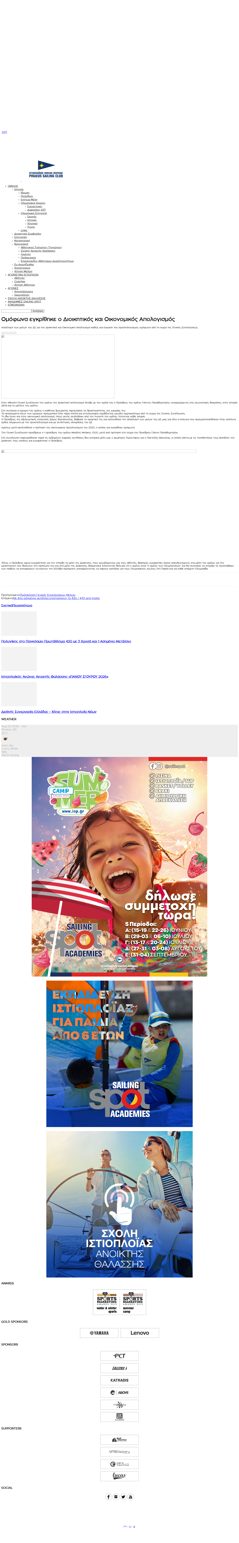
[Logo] (11, 180)
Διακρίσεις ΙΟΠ (36, 210)
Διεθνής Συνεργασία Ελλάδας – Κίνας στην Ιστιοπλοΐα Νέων (49, 712)
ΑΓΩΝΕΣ (13, 288)
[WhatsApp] (53, 579)
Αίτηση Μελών (23, 271)
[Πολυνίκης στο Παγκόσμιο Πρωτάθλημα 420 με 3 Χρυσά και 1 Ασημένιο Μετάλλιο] (19, 635)
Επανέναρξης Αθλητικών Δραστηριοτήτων (47, 261)
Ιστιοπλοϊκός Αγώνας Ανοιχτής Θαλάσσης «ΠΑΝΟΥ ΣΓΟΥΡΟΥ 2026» (54, 676)
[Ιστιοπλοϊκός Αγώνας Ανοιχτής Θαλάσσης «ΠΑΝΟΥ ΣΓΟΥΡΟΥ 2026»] (19, 670)
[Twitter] (18, 579)
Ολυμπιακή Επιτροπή (34, 213)
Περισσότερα (22, 605)
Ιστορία (18, 189)
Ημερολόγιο (21, 295)
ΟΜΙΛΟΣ (13, 186)
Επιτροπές (20, 237)
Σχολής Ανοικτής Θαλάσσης (38, 251)
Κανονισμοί (21, 244)
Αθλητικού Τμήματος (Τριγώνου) (41, 247)
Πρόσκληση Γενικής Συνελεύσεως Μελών (47, 595)
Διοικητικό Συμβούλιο (27, 234)
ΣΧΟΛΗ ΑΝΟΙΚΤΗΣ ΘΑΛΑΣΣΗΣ (27, 298)
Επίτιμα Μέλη (29, 199)
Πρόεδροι (27, 196)
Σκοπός (32, 217)
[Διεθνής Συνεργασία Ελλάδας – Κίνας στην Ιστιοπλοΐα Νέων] (19, 705)
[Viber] (30, 579)
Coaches (19, 281)
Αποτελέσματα (23, 291)
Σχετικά (7, 605)
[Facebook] (6, 579)
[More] (65, 579)
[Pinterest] (41, 579)
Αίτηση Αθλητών (24, 285)
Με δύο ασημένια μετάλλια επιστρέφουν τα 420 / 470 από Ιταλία (56, 598)
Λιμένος (26, 254)
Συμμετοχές (34, 206)
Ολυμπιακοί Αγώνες (33, 203)
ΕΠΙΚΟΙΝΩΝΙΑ (16, 305)
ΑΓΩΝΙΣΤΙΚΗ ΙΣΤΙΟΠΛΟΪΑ (23, 275)
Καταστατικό (22, 240)
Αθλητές (19, 278)
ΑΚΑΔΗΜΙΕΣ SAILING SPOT (24, 301)
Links (24, 230)
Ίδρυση (25, 193)
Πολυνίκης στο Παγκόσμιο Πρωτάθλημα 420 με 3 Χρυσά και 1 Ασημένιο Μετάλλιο (66, 641)
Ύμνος (31, 227)
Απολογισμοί (22, 268)
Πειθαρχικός (28, 258)
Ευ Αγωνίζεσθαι (24, 264)
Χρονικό (32, 223)
